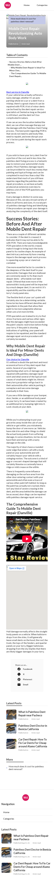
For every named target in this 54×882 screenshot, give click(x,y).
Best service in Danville (17, 92)
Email (25, 684)
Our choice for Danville (17, 359)
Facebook (27, 669)
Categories (42, 5)
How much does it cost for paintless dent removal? (26, 767)
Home (27, 5)
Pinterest (27, 679)
